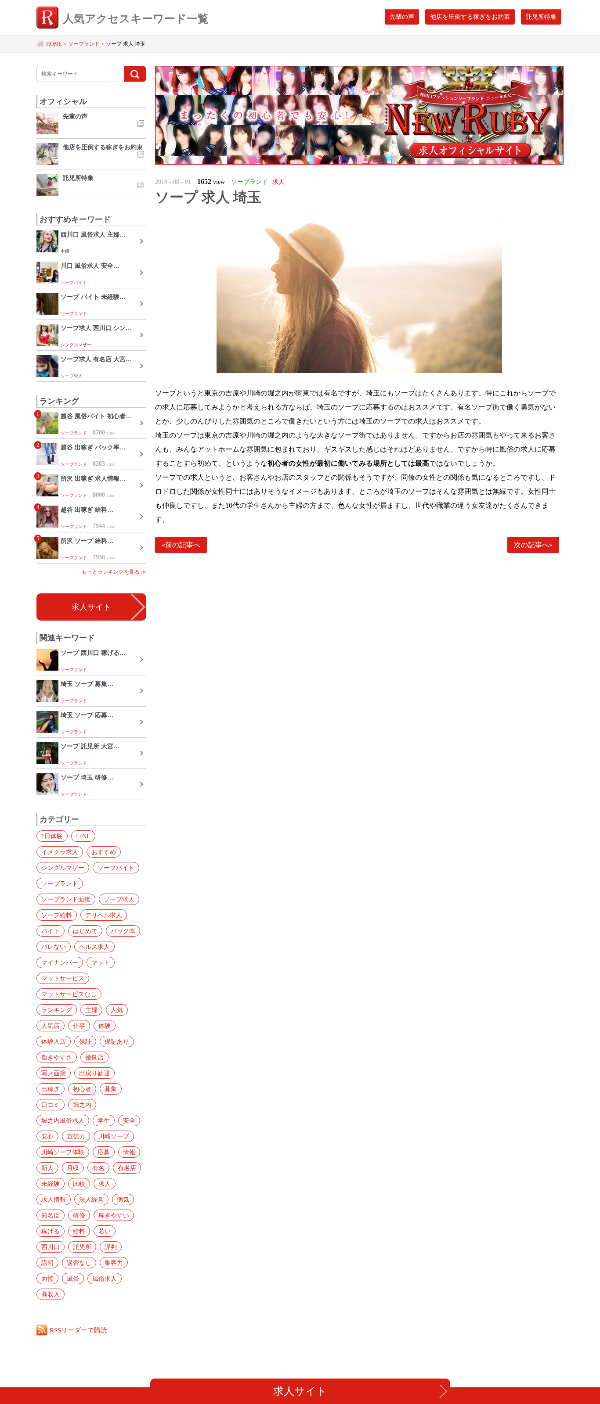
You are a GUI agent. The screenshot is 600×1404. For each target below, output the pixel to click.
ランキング (56, 1010)
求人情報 (53, 1199)
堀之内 (82, 1105)
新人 (47, 1168)
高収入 (50, 1294)
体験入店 (53, 1041)
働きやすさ (56, 1057)
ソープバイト (116, 868)
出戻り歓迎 (94, 1073)
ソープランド (59, 883)
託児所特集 (541, 17)
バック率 (123, 931)
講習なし (79, 1263)
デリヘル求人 (103, 915)
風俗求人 (104, 1278)
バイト (50, 931)
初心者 (82, 1089)
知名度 (50, 1215)
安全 (129, 1120)
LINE (83, 836)
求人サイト (91, 607)
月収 (73, 1168)
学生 (104, 1120)
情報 (129, 1152)
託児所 (82, 1247)
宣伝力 (76, 1136)
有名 (98, 1168)
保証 (85, 1041)
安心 (47, 1136)
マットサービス (62, 978)
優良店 (94, 1057)
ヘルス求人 (94, 947)
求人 (104, 1184)
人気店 (50, 1026)
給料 (79, 1231)
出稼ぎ (50, 1089)
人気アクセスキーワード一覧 (136, 18)
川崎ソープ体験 (62, 1152)
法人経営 (91, 1199)
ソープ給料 (56, 915)
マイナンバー (59, 962)
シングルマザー (62, 868)
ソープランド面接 (65, 899)
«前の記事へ (181, 545)
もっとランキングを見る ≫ (114, 572)
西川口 (50, 1247)
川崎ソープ (113, 1136)
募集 (111, 1089)
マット (100, 962)
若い (104, 1231)
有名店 (127, 1168)
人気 (117, 1010)
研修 (79, 1215)
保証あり (117, 1041)
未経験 (50, 1184)
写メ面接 (53, 1073)
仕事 (79, 1026)
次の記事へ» (533, 545)
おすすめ (103, 852)
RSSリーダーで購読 (78, 1330)
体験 (104, 1026)
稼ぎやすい (113, 1215)
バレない (53, 947)
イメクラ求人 (59, 852)
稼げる (50, 1231)
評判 (111, 1247)
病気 (123, 1199)
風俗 (73, 1278)
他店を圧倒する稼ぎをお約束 (470, 17)
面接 (47, 1278)
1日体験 (52, 836)
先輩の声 (402, 17)
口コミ (50, 1105)
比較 (79, 1184)
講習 (47, 1263)
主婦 (91, 1010)
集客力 (114, 1263)
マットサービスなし (69, 994)
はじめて (85, 931)
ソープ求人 (119, 899)
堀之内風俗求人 (62, 1120)
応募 (104, 1152)
